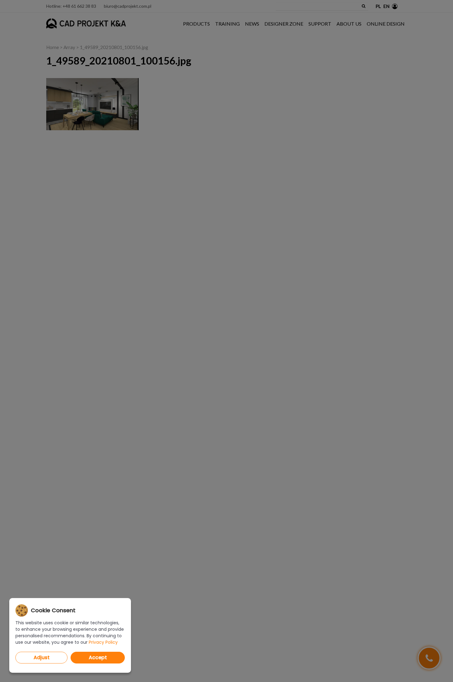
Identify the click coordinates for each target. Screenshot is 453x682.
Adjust (42, 657)
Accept (98, 657)
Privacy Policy (103, 642)
